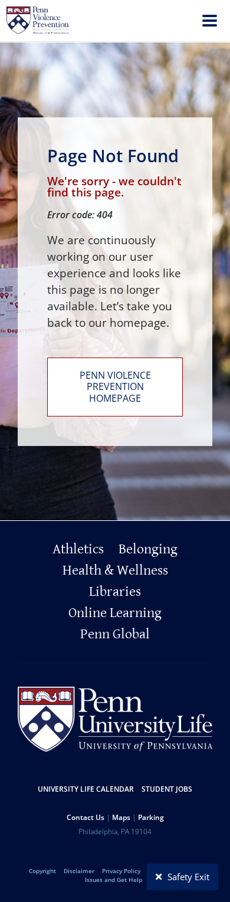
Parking (151, 817)
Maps (121, 817)
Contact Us (85, 817)
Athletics (78, 549)
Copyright (42, 871)
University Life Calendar (86, 789)
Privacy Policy (121, 871)
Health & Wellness (115, 570)
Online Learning (115, 613)
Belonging (148, 549)
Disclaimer (79, 871)
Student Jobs (167, 789)
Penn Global (115, 634)
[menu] (209, 22)
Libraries (115, 591)
